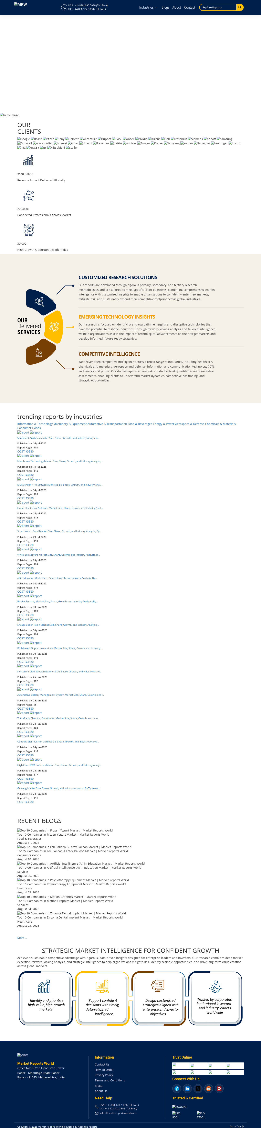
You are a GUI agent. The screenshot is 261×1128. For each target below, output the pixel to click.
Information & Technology (35, 424)
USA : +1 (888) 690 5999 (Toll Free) (88, 5)
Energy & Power (164, 424)
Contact (189, 7)
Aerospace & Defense (190, 424)
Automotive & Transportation (107, 424)
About (176, 7)
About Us (101, 1091)
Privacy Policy (104, 1075)
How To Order (104, 1070)
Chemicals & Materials (220, 424)
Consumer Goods (29, 428)
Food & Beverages (140, 424)
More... (22, 938)
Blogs (165, 7)
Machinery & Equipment (70, 424)
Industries (146, 7)
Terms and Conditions (110, 1080)
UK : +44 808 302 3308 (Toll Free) (87, 9)
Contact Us (102, 1064)
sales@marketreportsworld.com (118, 1113)
